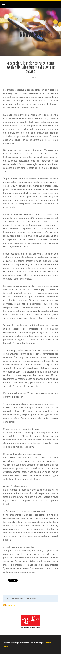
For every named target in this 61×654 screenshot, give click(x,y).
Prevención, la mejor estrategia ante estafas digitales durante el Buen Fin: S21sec (30, 67)
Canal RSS (11, 605)
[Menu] (3, 4)
